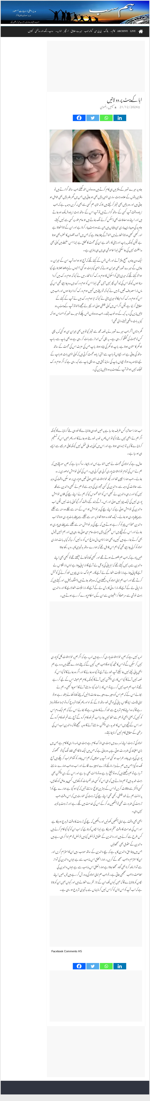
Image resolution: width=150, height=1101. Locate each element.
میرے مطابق (76, 30)
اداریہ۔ (58, 30)
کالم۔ (112, 30)
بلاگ (106, 30)
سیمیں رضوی (107, 106)
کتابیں (30, 30)
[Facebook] (79, 118)
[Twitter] (92, 118)
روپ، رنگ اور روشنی (44, 30)
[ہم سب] (75, 12)
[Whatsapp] (106, 118)
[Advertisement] (96, 66)
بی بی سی (98, 30)
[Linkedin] (119, 118)
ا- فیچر (66, 30)
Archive (122, 30)
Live (133, 30)
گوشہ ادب (88, 30)
